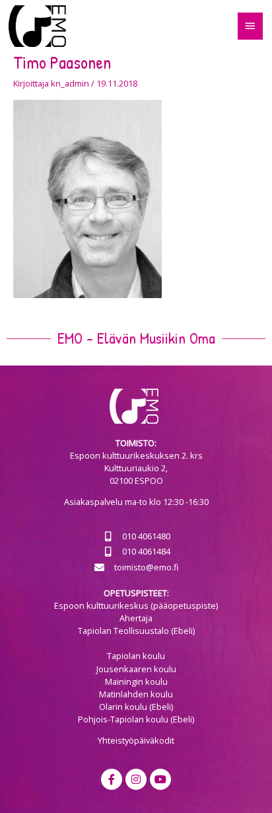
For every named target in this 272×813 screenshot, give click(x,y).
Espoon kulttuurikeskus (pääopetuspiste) (136, 605)
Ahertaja (136, 618)
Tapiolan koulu (136, 656)
